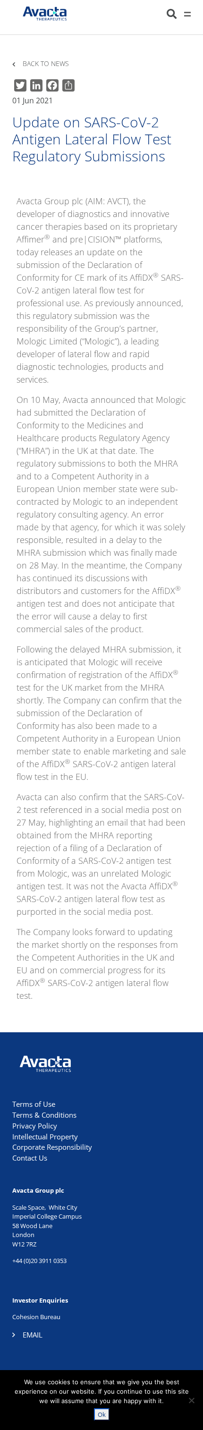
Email (32, 1334)
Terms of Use (33, 1104)
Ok (102, 1414)
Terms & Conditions (44, 1115)
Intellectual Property (45, 1136)
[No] (191, 1400)
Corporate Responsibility (52, 1147)
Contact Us (29, 1157)
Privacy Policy (34, 1125)
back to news (46, 64)
